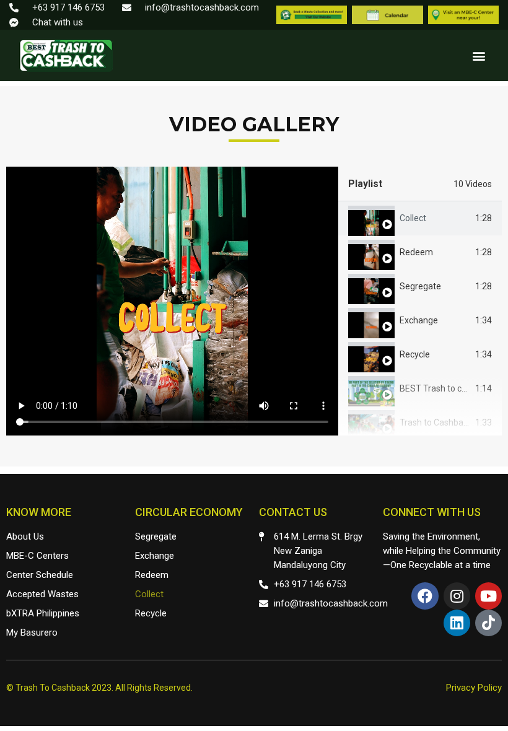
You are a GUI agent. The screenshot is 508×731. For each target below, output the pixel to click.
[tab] (420, 218)
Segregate (420, 286)
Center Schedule (39, 574)
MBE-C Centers (37, 555)
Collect (413, 218)
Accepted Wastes (42, 594)
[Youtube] (488, 595)
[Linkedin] (457, 623)
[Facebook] (424, 595)
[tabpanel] (172, 301)
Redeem (416, 252)
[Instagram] (457, 595)
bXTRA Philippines (42, 613)
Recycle (415, 354)
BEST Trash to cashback (447, 388)
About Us (25, 536)
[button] (478, 55)
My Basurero (32, 632)
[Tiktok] (488, 623)
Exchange (419, 320)
